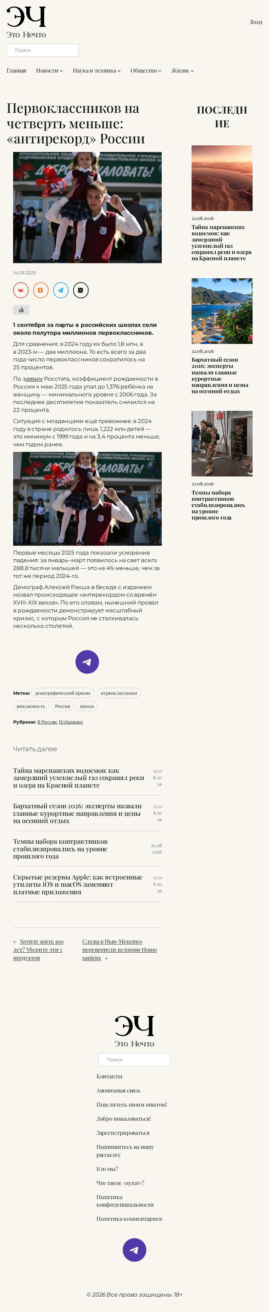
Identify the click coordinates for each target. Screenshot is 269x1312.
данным (33, 378)
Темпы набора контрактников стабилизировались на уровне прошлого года (60, 848)
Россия (62, 706)
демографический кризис (63, 693)
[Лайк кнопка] (21, 310)
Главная (16, 70)
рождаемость (31, 706)
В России (47, 722)
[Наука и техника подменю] (119, 70)
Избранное (71, 722)
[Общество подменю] (159, 70)
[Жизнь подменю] (192, 70)
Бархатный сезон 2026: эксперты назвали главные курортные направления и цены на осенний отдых (77, 813)
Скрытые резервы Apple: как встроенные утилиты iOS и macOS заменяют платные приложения (77, 884)
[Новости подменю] (61, 70)
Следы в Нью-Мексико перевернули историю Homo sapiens (119, 949)
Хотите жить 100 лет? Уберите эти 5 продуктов (38, 949)
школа (87, 706)
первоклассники (119, 693)
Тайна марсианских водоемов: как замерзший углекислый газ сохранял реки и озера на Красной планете (78, 778)
